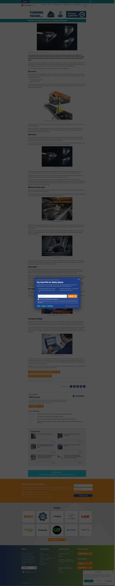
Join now (71, 296)
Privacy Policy (40, 302)
